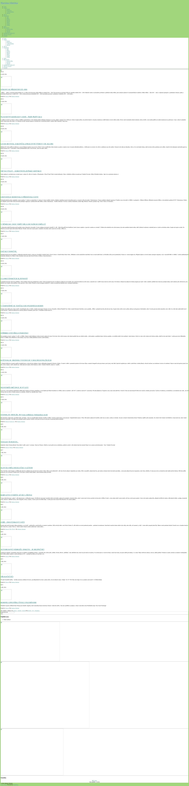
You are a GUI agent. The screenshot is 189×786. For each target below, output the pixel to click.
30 (20, 610)
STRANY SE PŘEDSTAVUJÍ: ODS (14, 89)
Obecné (8, 13)
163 (25, 610)
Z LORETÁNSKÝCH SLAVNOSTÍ (14, 279)
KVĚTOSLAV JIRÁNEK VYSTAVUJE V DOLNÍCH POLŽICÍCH (26, 360)
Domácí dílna (9, 29)
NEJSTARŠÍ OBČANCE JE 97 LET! (15, 387)
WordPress (15, 784)
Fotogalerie (6, 15)
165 (28, 610)
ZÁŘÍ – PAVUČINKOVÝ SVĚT (13, 522)
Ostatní (8, 23)
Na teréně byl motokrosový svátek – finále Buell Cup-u (21, 117)
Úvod (5, 6)
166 (30, 610)
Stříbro (8, 22)
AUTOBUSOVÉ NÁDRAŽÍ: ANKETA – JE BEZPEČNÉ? (22, 549)
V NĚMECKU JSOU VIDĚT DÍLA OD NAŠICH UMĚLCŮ (23, 224)
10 (18, 610)
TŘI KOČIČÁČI (7, 577)
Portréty (8, 19)
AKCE (5, 14)
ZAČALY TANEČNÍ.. (9, 251)
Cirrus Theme (4, 784)
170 (33, 610)
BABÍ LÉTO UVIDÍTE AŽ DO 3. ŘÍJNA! (16, 495)
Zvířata (8, 25)
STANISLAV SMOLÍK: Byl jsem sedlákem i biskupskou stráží (24, 415)
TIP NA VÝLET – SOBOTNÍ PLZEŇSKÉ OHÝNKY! (21, 171)
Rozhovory (9, 10)
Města (7, 18)
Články (5, 8)
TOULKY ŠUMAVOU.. (9, 442)
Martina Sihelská (9, 3)
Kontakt (5, 35)
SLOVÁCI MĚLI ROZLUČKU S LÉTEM (17, 468)
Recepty (8, 30)
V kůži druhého (10, 12)
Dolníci (8, 9)
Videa (5, 26)
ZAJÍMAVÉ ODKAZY (9, 33)
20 (19, 610)
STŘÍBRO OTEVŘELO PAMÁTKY (14, 333)
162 (23, 610)
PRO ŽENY (6, 27)
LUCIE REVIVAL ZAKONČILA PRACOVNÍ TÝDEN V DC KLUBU (27, 144)
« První (14, 610)
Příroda (8, 21)
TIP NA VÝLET (8, 34)
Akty (7, 17)
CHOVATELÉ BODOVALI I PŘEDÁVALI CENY (19, 197)
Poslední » (37, 610)
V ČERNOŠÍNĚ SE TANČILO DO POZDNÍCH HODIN (22, 306)
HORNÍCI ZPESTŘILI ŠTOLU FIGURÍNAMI (18, 602)
